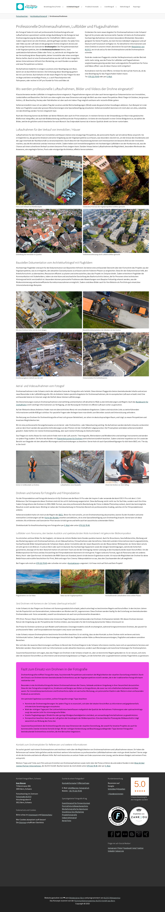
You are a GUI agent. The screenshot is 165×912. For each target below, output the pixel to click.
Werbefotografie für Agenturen (75, 809)
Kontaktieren (73, 563)
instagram (112, 848)
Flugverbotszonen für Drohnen (69, 438)
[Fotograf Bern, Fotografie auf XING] (146, 834)
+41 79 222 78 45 (75, 791)
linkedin (111, 851)
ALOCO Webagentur (112, 898)
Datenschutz (47, 815)
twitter (140, 848)
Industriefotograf (69, 817)
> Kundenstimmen (115, 794)
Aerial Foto (66, 820)
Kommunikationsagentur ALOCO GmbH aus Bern (94, 900)
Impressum (33, 815)
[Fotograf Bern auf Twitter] (118, 834)
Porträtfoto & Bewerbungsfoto (75, 806)
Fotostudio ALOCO (23, 796)
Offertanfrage (83, 783)
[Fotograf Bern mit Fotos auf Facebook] (111, 834)
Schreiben (112, 789)
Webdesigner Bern (76, 898)
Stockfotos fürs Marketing (73, 812)
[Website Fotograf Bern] (27, 6)
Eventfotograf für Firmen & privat (76, 803)
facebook (127, 848)
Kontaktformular (69, 783)
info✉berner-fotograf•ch (78, 788)
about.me (120, 851)
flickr (120, 848)
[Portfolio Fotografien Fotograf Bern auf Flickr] (125, 834)
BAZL (61, 514)
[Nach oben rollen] (160, 907)
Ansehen (121, 789)
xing (134, 848)
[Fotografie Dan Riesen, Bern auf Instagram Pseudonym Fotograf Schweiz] (139, 834)
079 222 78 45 (93, 76)
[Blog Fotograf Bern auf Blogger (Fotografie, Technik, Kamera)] (132, 834)
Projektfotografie (69, 815)
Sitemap (22, 822)
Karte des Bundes (52, 517)
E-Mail (109, 76)
